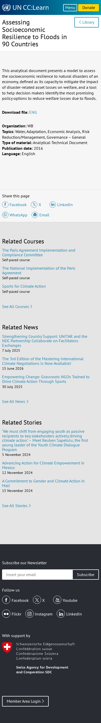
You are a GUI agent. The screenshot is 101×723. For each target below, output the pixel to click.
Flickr (16, 613)
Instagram (44, 613)
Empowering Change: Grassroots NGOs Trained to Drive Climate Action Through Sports (46, 379)
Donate (88, 7)
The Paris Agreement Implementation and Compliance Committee (38, 252)
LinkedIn (74, 613)
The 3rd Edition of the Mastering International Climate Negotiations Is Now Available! (43, 361)
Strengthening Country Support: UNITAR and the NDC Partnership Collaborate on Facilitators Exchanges (44, 341)
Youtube (70, 600)
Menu (70, 7)
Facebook (20, 600)
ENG (33, 112)
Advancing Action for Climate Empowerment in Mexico (43, 465)
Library (88, 22)
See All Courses (15, 306)
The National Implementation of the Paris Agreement (38, 270)
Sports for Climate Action (24, 286)
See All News (13, 401)
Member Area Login (24, 701)
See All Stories (14, 505)
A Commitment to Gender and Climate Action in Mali (43, 483)
